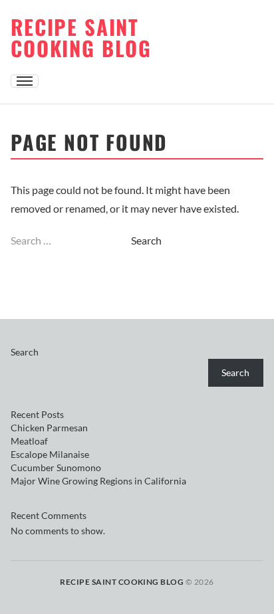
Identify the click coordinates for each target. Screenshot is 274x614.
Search (25, 352)
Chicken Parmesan (49, 427)
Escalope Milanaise (50, 454)
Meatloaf (29, 441)
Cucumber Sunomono (56, 467)
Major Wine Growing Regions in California (98, 480)
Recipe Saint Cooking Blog (81, 37)
